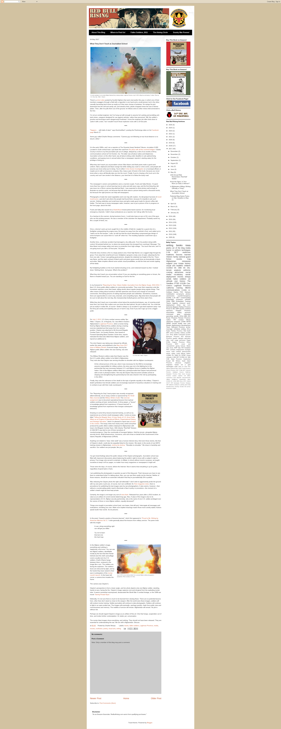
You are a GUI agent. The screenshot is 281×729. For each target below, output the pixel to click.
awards (175, 338)
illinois (188, 320)
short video (101, 100)
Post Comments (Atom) (108, 703)
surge (176, 340)
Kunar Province (171, 318)
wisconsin (182, 340)
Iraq (188, 259)
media (156, 625)
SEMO (168, 323)
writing (118, 628)
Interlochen (186, 359)
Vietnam (187, 292)
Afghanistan (171, 261)
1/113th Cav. (185, 283)
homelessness (170, 386)
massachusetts (186, 377)
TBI (174, 320)
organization (182, 379)
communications (173, 290)
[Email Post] (124, 628)
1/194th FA (170, 355)
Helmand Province (178, 327)
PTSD (176, 283)
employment (180, 349)
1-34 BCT (175, 298)
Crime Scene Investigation (134, 169)
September (175, 160)
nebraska (187, 314)
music (168, 351)
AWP (175, 348)
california (170, 288)
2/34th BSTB (185, 321)
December (174, 151)
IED (182, 336)
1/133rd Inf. (171, 268)
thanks (176, 292)
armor (172, 333)
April (172, 203)
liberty (188, 346)
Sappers (93, 130)
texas (171, 348)
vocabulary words (182, 274)
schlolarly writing (180, 329)
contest (181, 320)
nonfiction (99, 628)
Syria (183, 374)
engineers (169, 364)
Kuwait (168, 361)
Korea (188, 355)
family (175, 257)
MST (176, 344)
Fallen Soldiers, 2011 (139, 32)
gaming (182, 384)
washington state (171, 366)
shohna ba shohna (118, 445)
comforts (173, 349)
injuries (181, 308)
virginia (174, 388)
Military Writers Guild (112, 398)
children (187, 266)
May (172, 172)
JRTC (184, 381)
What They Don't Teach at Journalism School (179, 192)
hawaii (177, 364)
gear (178, 314)
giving (177, 346)
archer (188, 327)
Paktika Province (177, 331)
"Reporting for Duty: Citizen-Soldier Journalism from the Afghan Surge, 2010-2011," (131, 285)
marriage (169, 329)
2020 (171, 140)
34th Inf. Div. (184, 268)
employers (177, 384)
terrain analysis (173, 270)
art (189, 279)
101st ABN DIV (185, 316)
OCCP (168, 383)
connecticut (169, 377)
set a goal (186, 364)
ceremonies (170, 296)
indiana (182, 333)
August (173, 163)
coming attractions (174, 272)
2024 (171, 128)
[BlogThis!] (131, 629)
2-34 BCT (172, 252)
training (180, 288)
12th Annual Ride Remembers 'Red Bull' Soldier (178, 177)
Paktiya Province (184, 307)
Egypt (188, 340)
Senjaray (188, 383)
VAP (167, 384)
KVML (168, 342)
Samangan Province (179, 383)
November (174, 154)
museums (179, 299)
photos (188, 294)
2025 (171, 125)
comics (169, 286)
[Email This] (129, 629)
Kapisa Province (178, 342)
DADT (180, 368)
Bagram (175, 307)
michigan (187, 349)
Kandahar (187, 348)
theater (168, 325)
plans (189, 379)
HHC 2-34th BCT (181, 370)
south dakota (180, 353)
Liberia (188, 381)
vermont (187, 312)
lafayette (179, 377)
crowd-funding (185, 298)
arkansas (178, 363)
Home (126, 698)
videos (188, 353)
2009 (171, 237)
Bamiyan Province (172, 336)
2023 (171, 131)
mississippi (170, 299)
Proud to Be (170, 308)
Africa (188, 329)
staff (172, 340)
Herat (181, 381)
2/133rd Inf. (169, 381)
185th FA (180, 366)
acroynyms (180, 294)
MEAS (187, 288)
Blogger (149, 723)
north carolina (176, 351)
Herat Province (176, 359)
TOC (181, 292)
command (169, 314)
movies (92, 628)
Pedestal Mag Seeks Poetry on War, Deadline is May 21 (179, 198)
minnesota (186, 261)
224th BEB (176, 381)
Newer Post (95, 698)
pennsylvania (186, 351)
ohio (167, 348)
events (179, 259)
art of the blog (178, 248)
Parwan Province (184, 318)
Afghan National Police (172, 368)
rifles (167, 340)
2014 (171, 222)
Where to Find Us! (117, 32)
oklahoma (169, 321)
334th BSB (170, 301)
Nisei (179, 374)
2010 (171, 234)
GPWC (183, 355)
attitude (169, 281)
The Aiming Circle (160, 32)
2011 (170, 231)
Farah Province (186, 368)
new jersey (187, 386)
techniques (186, 250)
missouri (182, 303)
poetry (105, 628)
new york (186, 323)
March (173, 206)
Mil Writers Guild (178, 361)
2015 (171, 219)
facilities (177, 333)
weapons (177, 321)
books (126, 625)
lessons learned (183, 255)
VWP (177, 308)
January (174, 212)
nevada (182, 386)
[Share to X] (133, 629)
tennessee (169, 388)
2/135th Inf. (183, 357)
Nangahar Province (171, 374)
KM (182, 348)
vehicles (187, 299)
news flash (124, 494)
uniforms (186, 270)
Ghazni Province (170, 370)
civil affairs (187, 375)
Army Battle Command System (180, 334)
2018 (171, 146)
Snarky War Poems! (181, 32)
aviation (174, 375)
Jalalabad (175, 372)
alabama (171, 384)
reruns (168, 353)
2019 (171, 143)
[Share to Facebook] (135, 629)
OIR (172, 383)
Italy (179, 348)
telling (179, 312)
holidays (169, 292)
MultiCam (188, 372)
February (174, 209)
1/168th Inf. (186, 290)
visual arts (112, 628)
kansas (183, 346)
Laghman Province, (106, 324)
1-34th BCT (175, 357)
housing (177, 386)
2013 (171, 225)
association (170, 312)
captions (180, 375)
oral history (179, 281)
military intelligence (172, 379)
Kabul (168, 331)
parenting (169, 316)
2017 (171, 149)
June (172, 169)
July (172, 166)
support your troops (175, 263)
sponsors (169, 310)
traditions (170, 255)
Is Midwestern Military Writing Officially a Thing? (180, 187)
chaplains (187, 363)
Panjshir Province (183, 310)
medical (187, 308)
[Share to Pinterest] (137, 629)
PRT (167, 349)
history (187, 263)
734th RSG (187, 366)
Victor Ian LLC (183, 305)
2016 (171, 216)
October (174, 157)
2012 (171, 228)
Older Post (156, 698)
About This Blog (98, 32)
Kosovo (182, 372)
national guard (184, 257)
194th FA (178, 355)
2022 (171, 134)
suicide (176, 316)
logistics (175, 303)
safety (173, 353)
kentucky (169, 307)
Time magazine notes (141, 484)
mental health (177, 323)
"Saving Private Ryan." (102, 594)
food (174, 377)
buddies (180, 266)
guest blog (187, 384)
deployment (171, 277)
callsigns (181, 338)
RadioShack (117, 210)
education (187, 338)
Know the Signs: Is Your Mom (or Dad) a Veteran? (180, 182)
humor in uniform (173, 250)
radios (168, 320)
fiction (168, 259)
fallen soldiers (134, 625)
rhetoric (169, 257)
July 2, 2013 (97, 319)
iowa (188, 245)
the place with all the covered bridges (142, 149)
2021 (171, 137)
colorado (169, 357)
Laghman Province (146, 625)
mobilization (170, 294)
